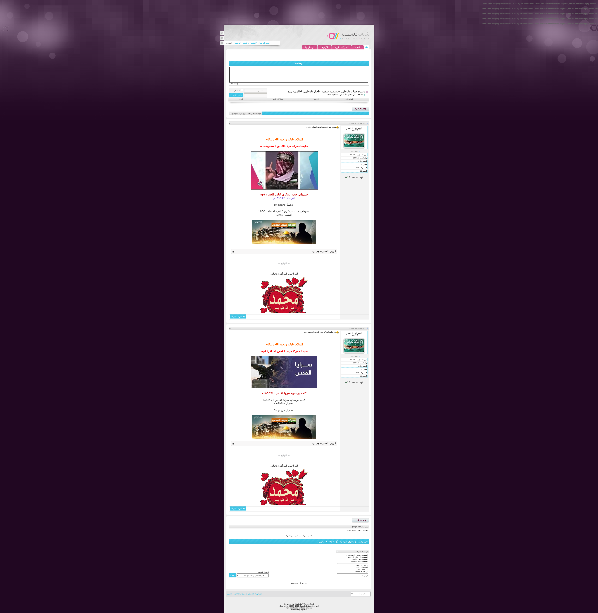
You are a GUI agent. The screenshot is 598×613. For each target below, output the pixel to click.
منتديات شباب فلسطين (353, 91)
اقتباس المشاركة (238, 316)
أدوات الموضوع (255, 113)
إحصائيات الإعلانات (240, 594)
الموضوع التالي (292, 536)
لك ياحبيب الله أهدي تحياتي (284, 273)
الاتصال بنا (258, 594)
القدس (348, 530)
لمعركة (365, 530)
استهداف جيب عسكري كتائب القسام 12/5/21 (284, 211)
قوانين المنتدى (363, 575)
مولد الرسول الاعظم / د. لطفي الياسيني (269, 43)
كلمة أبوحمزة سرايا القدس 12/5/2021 (284, 399)
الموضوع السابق (305, 536)
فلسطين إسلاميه (330, 91)
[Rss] (222, 33)
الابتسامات (364, 567)
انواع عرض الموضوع (239, 113)
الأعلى (229, 594)
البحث (358, 47)
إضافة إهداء (234, 83)
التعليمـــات (349, 99)
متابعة (360, 530)
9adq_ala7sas (306, 608)
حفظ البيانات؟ (235, 91)
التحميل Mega (284, 214)
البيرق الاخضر (354, 128)
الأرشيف (324, 47)
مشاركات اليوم (342, 47)
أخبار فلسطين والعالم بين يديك (303, 91)
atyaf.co (304, 610)
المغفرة (354, 530)
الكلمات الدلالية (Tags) (360, 527)
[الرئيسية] (366, 47)
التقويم (316, 99)
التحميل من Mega (284, 410)
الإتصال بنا (309, 47)
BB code (363, 565)
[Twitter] (222, 38)
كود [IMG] (364, 569)
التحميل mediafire (284, 204)
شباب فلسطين (348, 35)
